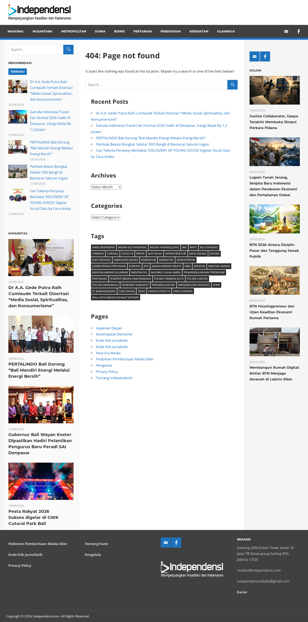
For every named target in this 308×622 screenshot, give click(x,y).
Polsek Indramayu (105, 285)
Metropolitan (73, 31)
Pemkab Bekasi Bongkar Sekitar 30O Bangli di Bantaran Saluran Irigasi (152, 144)
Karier (242, 592)
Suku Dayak (127, 291)
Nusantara (42, 31)
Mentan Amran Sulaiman (110, 272)
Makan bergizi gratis (166, 266)
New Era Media (108, 353)
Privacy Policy (107, 371)
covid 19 (127, 253)
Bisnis (119, 31)
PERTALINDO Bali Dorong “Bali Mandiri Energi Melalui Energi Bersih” (151, 138)
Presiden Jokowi (163, 285)
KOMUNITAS (17, 233)
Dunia (100, 31)
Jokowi (214, 253)
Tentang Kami (96, 543)
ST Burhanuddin (103, 291)
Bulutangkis (209, 247)
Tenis (141, 291)
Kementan (166, 260)
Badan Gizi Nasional (132, 247)
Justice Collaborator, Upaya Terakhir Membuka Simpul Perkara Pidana (274, 122)
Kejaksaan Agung (126, 260)
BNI (184, 247)
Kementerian (186, 260)
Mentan (199, 266)
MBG (188, 266)
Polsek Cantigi (197, 278)
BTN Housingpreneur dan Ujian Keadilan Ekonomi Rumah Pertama (272, 312)
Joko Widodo (101, 260)
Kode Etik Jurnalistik (112, 340)
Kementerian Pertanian (109, 266)
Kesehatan (198, 31)
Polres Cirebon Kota (169, 278)
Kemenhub (148, 260)
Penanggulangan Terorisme (204, 272)
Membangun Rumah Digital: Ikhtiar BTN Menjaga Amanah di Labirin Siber (274, 373)
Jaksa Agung (197, 253)
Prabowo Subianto (135, 285)
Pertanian (142, 31)
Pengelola (104, 365)
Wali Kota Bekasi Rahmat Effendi (115, 297)
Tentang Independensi (114, 377)
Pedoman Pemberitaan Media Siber (125, 359)
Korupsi (134, 266)
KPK (146, 266)
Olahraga (226, 31)
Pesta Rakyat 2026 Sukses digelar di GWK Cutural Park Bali (33, 517)
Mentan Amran (219, 266)
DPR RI (140, 253)
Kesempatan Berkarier (114, 334)
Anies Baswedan (103, 247)
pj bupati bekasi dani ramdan (130, 278)
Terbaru (17, 71)
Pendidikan (170, 31)
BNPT (193, 247)
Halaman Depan (109, 328)
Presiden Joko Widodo (194, 285)
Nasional (16, 31)
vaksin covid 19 (159, 291)
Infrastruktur (175, 253)
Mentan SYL (139, 272)
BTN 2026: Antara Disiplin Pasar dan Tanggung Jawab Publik (274, 251)
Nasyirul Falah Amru (166, 272)
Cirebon (98, 253)
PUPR (216, 285)
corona (112, 253)
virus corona (183, 291)
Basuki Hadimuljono (164, 247)
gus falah (155, 253)
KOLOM (255, 70)
